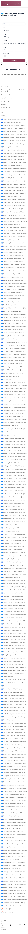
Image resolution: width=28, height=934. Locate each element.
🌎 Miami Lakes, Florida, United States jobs (13, 521)
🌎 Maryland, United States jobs (10, 506)
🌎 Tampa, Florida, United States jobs (12, 803)
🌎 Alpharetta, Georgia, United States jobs (13, 140)
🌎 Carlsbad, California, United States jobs (13, 227)
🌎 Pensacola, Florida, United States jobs (13, 627)
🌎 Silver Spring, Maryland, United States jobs (14, 760)
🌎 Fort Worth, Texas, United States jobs (12, 351)
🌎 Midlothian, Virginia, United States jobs (13, 534)
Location (5, 40)
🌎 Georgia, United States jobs (10, 376)
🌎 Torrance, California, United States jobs (13, 822)
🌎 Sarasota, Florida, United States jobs (12, 745)
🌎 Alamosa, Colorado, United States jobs (13, 125)
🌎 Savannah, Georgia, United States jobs (13, 751)
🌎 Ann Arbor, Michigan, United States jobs (13, 144)
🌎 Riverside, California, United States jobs (13, 701)
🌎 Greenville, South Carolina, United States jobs (14, 391)
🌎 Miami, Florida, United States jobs (11, 525)
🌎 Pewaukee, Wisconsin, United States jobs (14, 636)
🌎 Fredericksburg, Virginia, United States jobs (14, 357)
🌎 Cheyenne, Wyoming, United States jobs (13, 249)
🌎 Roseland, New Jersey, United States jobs (14, 717)
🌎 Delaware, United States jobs (10, 298)
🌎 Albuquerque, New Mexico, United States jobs (14, 131)
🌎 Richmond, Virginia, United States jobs (13, 698)
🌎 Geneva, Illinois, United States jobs (12, 373)
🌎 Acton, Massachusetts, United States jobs (14, 119)
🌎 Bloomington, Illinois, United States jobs (13, 187)
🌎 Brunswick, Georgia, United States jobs (13, 218)
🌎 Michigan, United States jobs (10, 531)
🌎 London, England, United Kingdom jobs (13, 478)
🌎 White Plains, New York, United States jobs (14, 884)
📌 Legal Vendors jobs (7, 912)
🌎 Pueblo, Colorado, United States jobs (12, 673)
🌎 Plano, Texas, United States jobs (11, 655)
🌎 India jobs (5, 432)
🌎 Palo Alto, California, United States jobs (13, 614)
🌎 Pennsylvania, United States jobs (11, 624)
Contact (3, 104)
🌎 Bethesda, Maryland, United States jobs (13, 175)
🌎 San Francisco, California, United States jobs (14, 738)
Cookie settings (5, 107)
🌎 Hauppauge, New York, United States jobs (14, 410)
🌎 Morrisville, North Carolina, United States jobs (14, 552)
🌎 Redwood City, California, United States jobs (14, 683)
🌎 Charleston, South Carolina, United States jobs (14, 243)
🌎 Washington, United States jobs (11, 868)
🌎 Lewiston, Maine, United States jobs (12, 475)
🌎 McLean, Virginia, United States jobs (12, 509)
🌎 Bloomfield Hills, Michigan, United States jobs (14, 184)
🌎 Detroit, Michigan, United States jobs (12, 305)
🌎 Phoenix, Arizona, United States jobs (12, 645)
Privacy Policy (5, 101)
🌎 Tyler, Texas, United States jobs (11, 828)
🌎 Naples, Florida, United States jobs (12, 565)
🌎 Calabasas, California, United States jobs (14, 221)
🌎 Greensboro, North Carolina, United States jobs (14, 388)
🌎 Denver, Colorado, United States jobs (12, 302)
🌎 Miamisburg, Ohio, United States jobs (12, 528)
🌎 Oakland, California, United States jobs (13, 602)
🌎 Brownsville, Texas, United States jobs (13, 215)
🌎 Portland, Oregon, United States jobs (12, 664)
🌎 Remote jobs (5, 686)
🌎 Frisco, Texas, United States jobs (11, 364)
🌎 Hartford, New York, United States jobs (13, 407)
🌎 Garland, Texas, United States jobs (12, 370)
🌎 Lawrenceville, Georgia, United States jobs (14, 469)
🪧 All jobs (4, 116)
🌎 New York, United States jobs (10, 577)
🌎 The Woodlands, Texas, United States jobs (14, 813)
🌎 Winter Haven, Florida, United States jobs (14, 899)
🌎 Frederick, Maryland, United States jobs (13, 354)
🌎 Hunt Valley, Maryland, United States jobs (14, 419)
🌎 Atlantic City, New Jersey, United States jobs (14, 162)
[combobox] (14, 43)
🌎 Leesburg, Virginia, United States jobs (13, 472)
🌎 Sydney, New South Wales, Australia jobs (14, 791)
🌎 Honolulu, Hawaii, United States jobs (12, 413)
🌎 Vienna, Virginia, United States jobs (12, 853)
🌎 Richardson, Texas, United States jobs (13, 695)
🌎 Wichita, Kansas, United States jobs (12, 887)
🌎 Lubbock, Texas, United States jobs (12, 491)
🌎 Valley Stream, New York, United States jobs (14, 844)
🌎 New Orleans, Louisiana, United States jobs (14, 574)
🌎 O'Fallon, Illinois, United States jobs (12, 599)
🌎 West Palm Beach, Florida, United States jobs (14, 881)
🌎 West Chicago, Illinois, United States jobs (14, 875)
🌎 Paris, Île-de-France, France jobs (11, 618)
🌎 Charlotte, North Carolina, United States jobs (14, 246)
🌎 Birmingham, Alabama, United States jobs (14, 181)
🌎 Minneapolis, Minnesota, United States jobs (14, 540)
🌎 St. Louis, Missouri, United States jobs (13, 782)
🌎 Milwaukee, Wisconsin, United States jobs (14, 537)
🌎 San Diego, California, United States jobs (14, 735)
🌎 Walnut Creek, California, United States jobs (14, 862)
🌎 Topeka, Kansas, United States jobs (12, 819)
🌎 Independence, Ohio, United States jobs (13, 429)
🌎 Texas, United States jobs (9, 810)
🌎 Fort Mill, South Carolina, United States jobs (14, 342)
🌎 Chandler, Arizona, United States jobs (13, 240)
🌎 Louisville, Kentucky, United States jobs (13, 484)
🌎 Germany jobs (6, 379)
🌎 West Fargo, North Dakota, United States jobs (14, 878)
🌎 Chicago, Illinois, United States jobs (12, 252)
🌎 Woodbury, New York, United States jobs (14, 906)
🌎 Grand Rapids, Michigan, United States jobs (14, 382)
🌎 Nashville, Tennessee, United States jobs (13, 568)
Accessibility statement (8, 98)
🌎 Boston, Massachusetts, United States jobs (14, 199)
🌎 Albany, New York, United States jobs (12, 128)
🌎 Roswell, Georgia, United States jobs (12, 720)
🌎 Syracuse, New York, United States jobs (13, 794)
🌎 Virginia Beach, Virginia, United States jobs (14, 856)
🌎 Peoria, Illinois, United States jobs (11, 630)
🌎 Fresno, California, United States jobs (12, 360)
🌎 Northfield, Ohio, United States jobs (12, 596)
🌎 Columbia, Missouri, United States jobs (13, 267)
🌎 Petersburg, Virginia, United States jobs (13, 633)
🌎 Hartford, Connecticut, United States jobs (14, 404)
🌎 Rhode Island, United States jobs (11, 692)
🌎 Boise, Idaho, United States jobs (11, 196)
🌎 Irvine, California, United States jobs (12, 438)
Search (4, 21)
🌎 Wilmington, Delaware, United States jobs (14, 890)
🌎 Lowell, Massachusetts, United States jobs (14, 487)
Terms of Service (6, 95)
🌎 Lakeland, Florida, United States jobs (12, 463)
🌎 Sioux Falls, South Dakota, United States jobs (14, 763)
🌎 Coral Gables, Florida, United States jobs (13, 286)
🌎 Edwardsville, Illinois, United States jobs (13, 320)
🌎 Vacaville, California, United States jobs (13, 841)
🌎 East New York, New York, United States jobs (14, 317)
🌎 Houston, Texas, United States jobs (12, 416)
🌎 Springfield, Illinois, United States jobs (13, 772)
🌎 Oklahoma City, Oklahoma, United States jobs (14, 605)
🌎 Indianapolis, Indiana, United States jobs (13, 435)
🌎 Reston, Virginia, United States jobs (12, 689)
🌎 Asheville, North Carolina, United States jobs (14, 153)
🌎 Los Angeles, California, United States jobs (14, 481)
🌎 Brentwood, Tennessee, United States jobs (14, 212)
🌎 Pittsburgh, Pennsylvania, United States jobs (14, 652)
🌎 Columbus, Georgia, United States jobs (13, 274)
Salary (4, 47)
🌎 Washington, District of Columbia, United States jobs (14, 865)
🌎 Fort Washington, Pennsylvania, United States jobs (14, 348)
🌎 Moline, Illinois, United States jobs (11, 549)
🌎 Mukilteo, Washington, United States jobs (14, 556)
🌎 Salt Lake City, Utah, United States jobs (13, 729)
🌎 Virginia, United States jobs (10, 859)
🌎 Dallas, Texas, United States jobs (11, 292)
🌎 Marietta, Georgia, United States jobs (12, 503)
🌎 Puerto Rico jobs (7, 676)
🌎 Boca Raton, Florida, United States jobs (13, 193)
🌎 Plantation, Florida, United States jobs (13, 658)
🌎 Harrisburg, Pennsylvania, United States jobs (14, 401)
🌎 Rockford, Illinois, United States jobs (12, 707)
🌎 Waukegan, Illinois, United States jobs (13, 872)
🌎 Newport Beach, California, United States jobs (14, 583)
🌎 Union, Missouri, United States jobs (12, 831)
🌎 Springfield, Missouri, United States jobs (13, 775)
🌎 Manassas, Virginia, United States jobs (13, 500)
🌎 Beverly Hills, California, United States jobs (14, 178)
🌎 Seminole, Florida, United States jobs (12, 757)
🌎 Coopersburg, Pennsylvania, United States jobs (14, 283)
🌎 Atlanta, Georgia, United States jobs (12, 159)
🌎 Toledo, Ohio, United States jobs (11, 816)
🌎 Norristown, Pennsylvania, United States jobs (14, 590)
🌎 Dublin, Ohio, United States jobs (11, 311)
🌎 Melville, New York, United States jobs (13, 512)
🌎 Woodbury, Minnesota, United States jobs (14, 902)
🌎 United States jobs (7, 837)
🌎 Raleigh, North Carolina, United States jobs (14, 679)
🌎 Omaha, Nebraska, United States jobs (13, 608)
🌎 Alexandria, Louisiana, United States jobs (14, 134)
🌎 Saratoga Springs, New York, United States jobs (14, 748)
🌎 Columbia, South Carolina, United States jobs (14, 271)
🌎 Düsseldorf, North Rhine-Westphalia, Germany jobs (14, 314)
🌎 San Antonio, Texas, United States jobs (13, 732)
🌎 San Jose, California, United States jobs (13, 741)
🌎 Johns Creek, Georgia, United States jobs (14, 447)
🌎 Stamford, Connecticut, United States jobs (14, 785)
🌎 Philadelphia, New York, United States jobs (14, 639)
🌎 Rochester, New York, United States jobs (13, 704)
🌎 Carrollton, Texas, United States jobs (12, 230)
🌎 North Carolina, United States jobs (12, 593)
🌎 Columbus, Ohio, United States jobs (12, 277)
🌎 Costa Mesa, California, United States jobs (14, 289)
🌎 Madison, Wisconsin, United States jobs (13, 494)
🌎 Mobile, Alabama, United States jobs (12, 546)
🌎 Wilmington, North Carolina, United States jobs (14, 893)
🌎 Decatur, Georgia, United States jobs (12, 295)
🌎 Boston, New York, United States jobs (13, 202)
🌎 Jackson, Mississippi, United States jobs (13, 441)
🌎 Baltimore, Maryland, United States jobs (13, 168)
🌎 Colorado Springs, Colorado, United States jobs (14, 264)
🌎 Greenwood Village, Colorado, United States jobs (14, 394)
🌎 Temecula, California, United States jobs (13, 806)
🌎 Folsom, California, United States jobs (13, 336)
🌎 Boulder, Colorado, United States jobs (13, 206)
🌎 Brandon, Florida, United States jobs (12, 209)
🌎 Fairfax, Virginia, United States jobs (12, 323)
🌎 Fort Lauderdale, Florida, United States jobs (14, 339)
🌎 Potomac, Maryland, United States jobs (13, 667)
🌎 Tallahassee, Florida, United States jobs (13, 800)
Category (5, 34)
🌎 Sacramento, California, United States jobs (14, 723)
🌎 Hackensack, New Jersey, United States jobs (14, 398)
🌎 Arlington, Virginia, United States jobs (13, 150)
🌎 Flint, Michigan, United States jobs (12, 329)
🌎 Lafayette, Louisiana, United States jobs (13, 460)
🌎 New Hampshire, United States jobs (12, 571)
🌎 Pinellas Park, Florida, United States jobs (13, 648)
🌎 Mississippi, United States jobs (11, 543)
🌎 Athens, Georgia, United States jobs (12, 156)
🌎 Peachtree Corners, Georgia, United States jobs (14, 621)
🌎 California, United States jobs (10, 224)
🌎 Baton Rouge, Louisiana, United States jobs (14, 171)
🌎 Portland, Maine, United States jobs (12, 661)
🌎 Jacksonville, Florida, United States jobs (13, 444)
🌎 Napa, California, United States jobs (12, 562)
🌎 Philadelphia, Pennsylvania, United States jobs (14, 642)
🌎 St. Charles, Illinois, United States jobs (13, 779)
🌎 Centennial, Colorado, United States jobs (14, 233)
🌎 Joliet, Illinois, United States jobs (11, 450)
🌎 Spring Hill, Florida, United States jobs (13, 769)
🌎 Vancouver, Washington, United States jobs (14, 850)
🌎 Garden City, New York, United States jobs (14, 367)
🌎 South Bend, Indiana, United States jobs (13, 766)
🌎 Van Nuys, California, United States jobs (13, 847)
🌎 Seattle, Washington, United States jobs (13, 754)
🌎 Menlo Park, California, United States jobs (14, 515)
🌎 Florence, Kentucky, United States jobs (13, 333)
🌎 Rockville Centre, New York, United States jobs (14, 710)
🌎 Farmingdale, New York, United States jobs (14, 326)
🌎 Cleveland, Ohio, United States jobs (12, 261)
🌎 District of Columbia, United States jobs (13, 308)
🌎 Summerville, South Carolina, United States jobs (14, 788)
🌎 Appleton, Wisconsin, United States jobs (13, 147)
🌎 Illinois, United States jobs (9, 425)
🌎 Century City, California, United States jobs (14, 237)
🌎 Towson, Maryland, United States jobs (13, 825)
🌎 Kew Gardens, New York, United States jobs (14, 456)
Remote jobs (6, 53)
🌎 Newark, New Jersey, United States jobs (13, 580)
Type (4, 27)
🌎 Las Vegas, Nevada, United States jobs (13, 466)
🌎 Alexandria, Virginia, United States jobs (13, 137)
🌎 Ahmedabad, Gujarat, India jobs (11, 122)
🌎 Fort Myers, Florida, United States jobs (13, 345)
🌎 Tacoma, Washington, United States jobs (13, 797)
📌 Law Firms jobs (6, 909)
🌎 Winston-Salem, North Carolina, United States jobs (14, 896)
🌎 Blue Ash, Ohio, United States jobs (12, 190)
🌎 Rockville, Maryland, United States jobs (13, 714)
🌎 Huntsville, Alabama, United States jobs (13, 422)
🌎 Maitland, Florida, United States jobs (12, 497)
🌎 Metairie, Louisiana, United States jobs (13, 518)
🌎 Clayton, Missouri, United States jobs (12, 258)
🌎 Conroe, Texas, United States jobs (12, 280)
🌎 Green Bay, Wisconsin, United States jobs (14, 385)
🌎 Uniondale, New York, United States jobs (13, 834)
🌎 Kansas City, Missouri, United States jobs (14, 453)
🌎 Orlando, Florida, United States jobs (12, 611)
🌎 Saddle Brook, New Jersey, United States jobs (14, 726)
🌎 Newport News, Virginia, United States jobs (14, 587)
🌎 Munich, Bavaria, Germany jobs (11, 559)
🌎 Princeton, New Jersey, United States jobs (14, 670)
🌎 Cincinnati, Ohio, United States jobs (12, 255)
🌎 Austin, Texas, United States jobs (11, 165)
